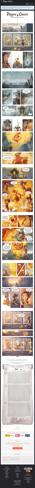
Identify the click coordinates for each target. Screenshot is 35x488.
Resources (7, 472)
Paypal (17, 476)
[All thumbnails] (17, 21)
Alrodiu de (6, 476)
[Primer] (2, 21)
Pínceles (17, 470)
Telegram (28, 482)
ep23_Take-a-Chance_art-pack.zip (19, 442)
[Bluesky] (27, 469)
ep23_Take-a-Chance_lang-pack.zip (20, 443)
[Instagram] (31, 469)
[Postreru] (32, 21)
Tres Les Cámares (17, 469)
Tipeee (17, 475)
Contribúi (6, 473)
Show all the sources (17, 448)
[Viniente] (27, 21)
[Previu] (7, 21)
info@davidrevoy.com (28, 475)
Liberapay (17, 473)
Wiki (17, 468)
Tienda (7, 474)
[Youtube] (27, 471)
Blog (7, 475)
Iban (17, 477)
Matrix (28, 481)
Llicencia (6, 477)
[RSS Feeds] (29, 471)
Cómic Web (7, 468)
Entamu (7, 467)
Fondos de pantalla (17, 471)
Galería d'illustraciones (6, 469)
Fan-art (7, 470)
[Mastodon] (25, 469)
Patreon (17, 474)
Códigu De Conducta (17, 484)
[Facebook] (29, 469)
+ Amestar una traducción (17, 8)
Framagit (17, 467)
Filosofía (6, 471)
